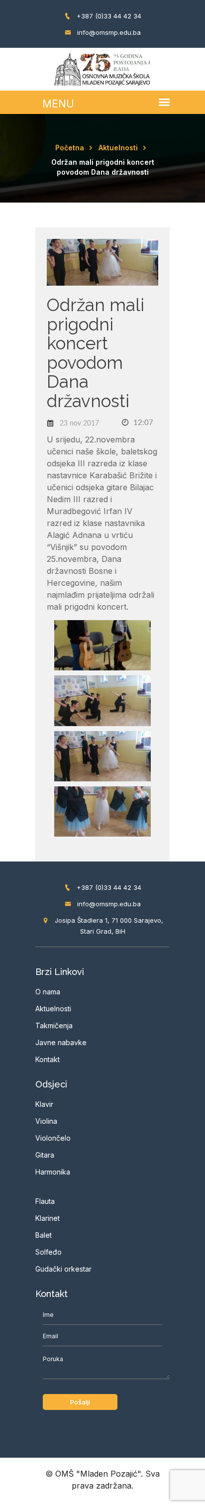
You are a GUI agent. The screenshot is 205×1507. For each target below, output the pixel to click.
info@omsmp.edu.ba (108, 32)
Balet (43, 1235)
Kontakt (47, 1059)
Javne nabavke (61, 1042)
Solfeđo (48, 1252)
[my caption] (102, 644)
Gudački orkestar (63, 1269)
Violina (46, 1121)
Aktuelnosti (118, 147)
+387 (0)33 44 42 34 (108, 16)
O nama (47, 991)
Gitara (44, 1155)
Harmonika (52, 1172)
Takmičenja (54, 1025)
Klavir (44, 1104)
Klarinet (47, 1218)
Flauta (45, 1201)
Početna (69, 147)
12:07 (142, 423)
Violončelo (53, 1138)
